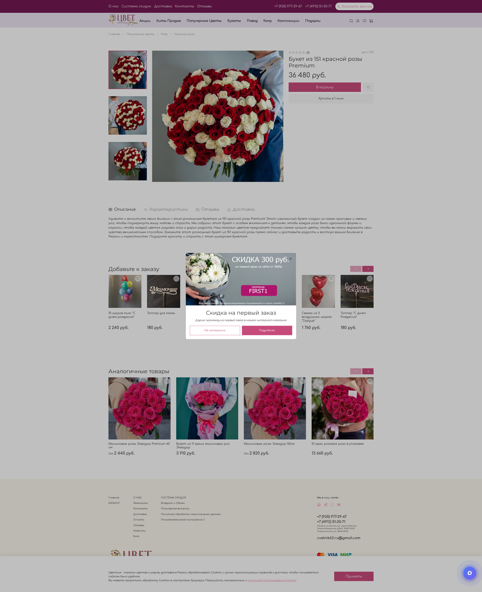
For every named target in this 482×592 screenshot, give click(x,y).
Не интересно (214, 330)
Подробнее (267, 330)
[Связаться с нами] (469, 573)
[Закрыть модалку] (290, 259)
